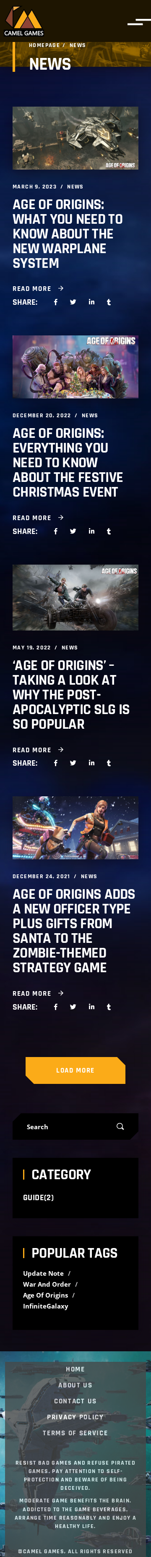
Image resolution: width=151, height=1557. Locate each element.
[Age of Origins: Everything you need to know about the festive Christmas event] (75, 366)
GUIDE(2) (38, 1197)
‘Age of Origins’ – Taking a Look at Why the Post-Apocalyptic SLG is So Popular (71, 695)
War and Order (48, 1284)
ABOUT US (75, 1386)
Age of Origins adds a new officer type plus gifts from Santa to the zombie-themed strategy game (74, 931)
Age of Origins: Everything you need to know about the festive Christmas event (68, 463)
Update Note (44, 1273)
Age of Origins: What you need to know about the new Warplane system (67, 234)
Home (75, 1370)
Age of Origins (46, 1295)
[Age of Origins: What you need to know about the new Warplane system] (75, 138)
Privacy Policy (75, 1417)
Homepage (44, 45)
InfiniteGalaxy (45, 1306)
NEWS (75, 187)
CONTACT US (75, 1401)
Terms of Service (75, 1433)
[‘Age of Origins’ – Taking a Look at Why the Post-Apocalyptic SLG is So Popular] (75, 598)
